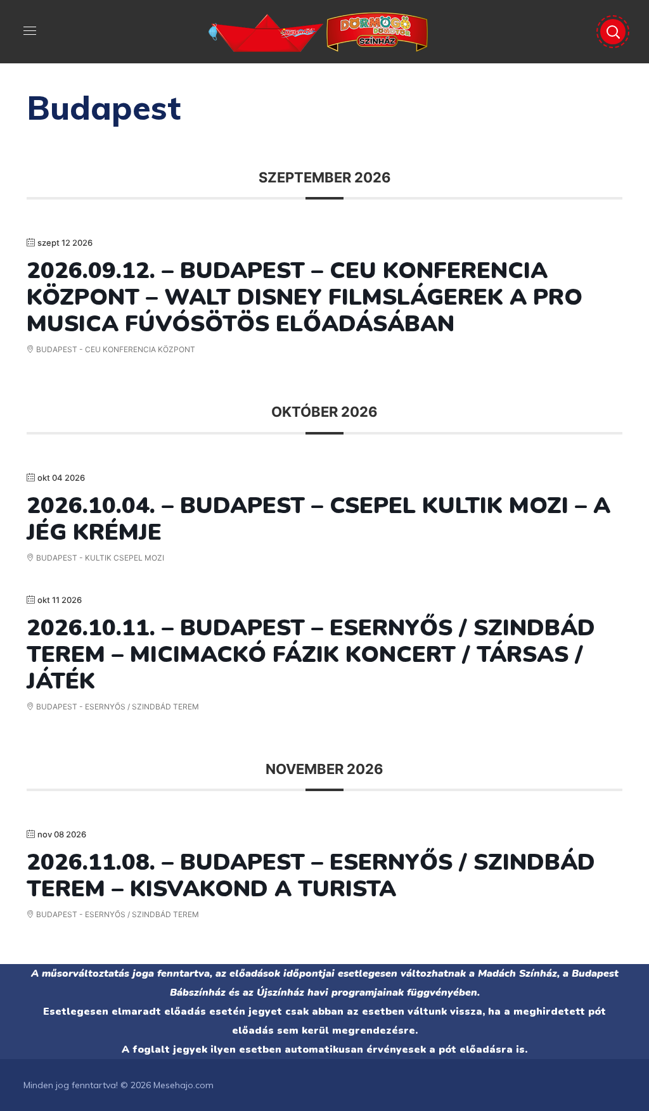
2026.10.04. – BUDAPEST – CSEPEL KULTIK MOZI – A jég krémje (318, 519)
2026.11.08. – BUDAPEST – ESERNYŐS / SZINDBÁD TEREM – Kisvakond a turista (311, 876)
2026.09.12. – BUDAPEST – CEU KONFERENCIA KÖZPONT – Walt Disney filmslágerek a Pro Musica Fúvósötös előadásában (304, 297)
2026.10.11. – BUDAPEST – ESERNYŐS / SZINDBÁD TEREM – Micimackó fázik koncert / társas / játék (311, 655)
